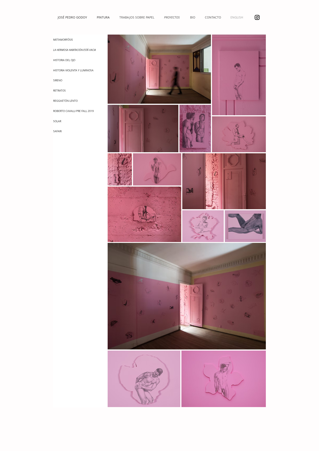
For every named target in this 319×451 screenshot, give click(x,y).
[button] (77, 50)
